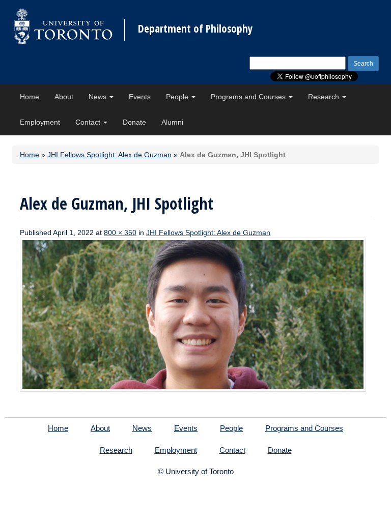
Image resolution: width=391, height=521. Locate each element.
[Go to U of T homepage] (63, 26)
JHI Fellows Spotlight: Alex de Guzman (109, 155)
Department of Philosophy (195, 29)
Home (29, 97)
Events (140, 97)
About (63, 97)
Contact (88, 122)
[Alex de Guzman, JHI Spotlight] (193, 314)
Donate (134, 122)
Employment (40, 122)
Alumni (172, 122)
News (98, 97)
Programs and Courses (249, 97)
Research (324, 97)
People (178, 97)
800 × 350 (120, 232)
